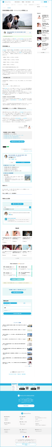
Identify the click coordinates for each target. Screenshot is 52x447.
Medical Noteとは (37, 416)
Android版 (6, 432)
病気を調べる (7, 4)
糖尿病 (12, 99)
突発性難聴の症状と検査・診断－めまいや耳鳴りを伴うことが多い (13, 135)
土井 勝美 (11, 157)
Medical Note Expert (38, 431)
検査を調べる (6, 420)
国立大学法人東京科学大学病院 (12, 218)
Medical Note (22, 431)
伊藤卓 (10, 214)
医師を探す (21, 419)
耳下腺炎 (5, 88)
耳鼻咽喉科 (12, 159)
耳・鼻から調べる (20, 4)
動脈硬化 (15, 99)
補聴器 (20, 52)
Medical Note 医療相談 (23, 432)
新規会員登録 (26, 405)
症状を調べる (6, 419)
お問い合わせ (36, 421)
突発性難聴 (25, 4)
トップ (3, 4)
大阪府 (9, 159)
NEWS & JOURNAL (22, 424)
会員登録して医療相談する (17, 279)
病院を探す (21, 418)
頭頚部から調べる (13, 4)
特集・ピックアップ (22, 423)
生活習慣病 (20, 99)
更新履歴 (46, 6)
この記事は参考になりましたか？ (27, 149)
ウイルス (3, 115)
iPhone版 (6, 431)
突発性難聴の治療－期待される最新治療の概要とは (11, 136)
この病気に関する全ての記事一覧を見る (17, 141)
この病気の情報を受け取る (16, 292)
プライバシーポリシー (38, 420)
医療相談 (6, 424)
